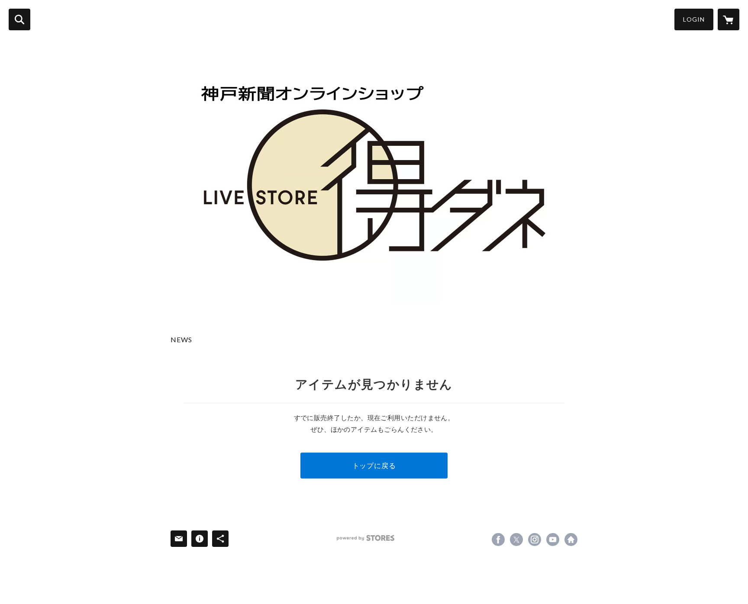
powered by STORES (365, 538)
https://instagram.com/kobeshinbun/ (534, 539)
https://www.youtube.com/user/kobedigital (552, 539)
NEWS (181, 339)
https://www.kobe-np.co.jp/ (570, 539)
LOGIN (694, 19)
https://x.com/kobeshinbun (516, 539)
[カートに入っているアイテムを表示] (728, 19)
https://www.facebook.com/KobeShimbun (498, 539)
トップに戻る (374, 465)
